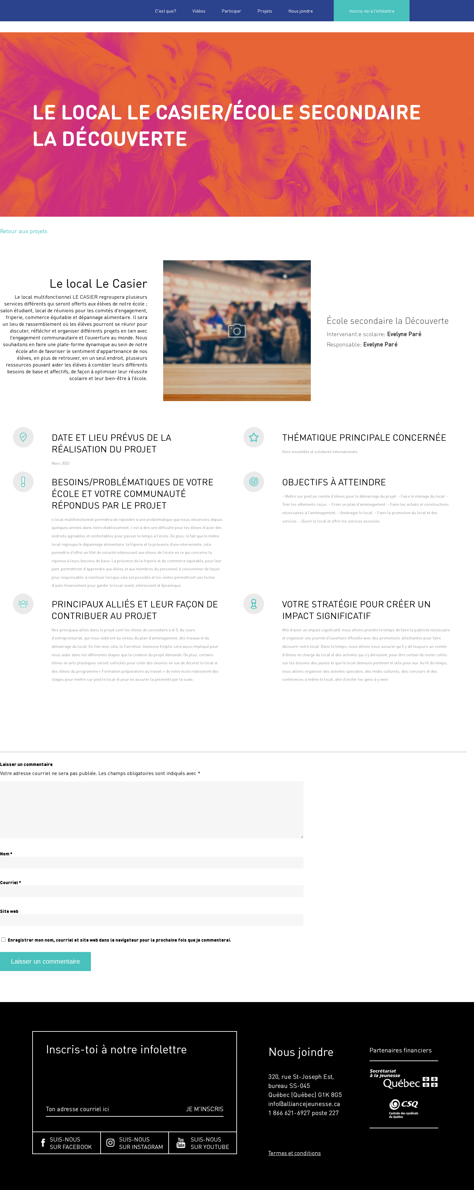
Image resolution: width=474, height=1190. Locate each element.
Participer (231, 11)
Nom (6, 853)
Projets (264, 11)
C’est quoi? (165, 11)
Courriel (10, 882)
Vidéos (199, 11)
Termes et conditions (294, 1152)
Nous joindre (300, 11)
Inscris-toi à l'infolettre (371, 11)
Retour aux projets (23, 230)
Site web (9, 911)
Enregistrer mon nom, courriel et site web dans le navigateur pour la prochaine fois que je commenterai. (119, 940)
